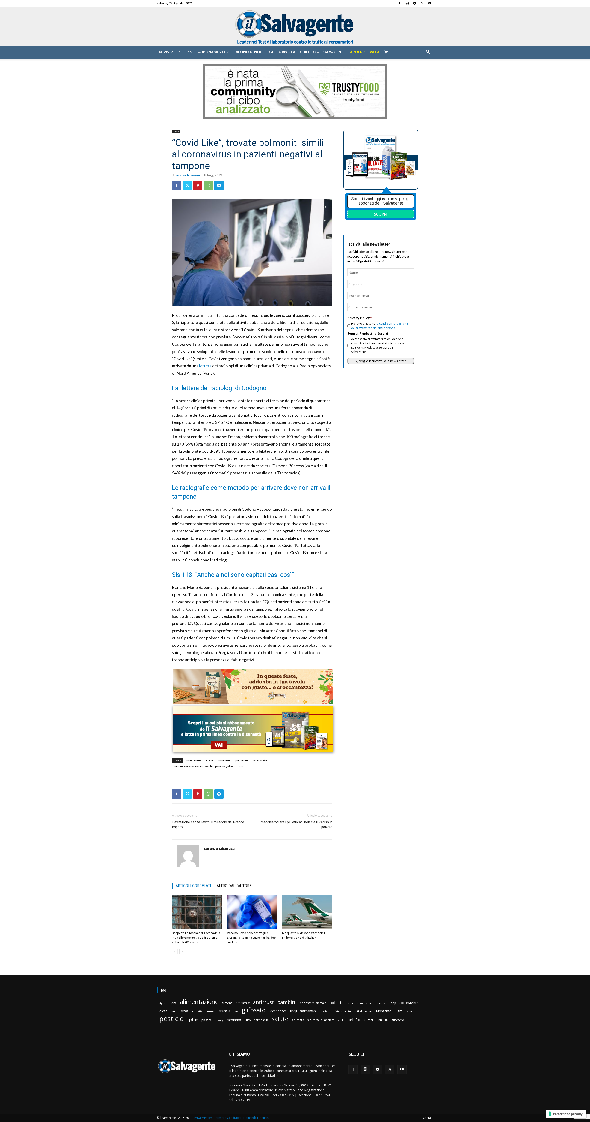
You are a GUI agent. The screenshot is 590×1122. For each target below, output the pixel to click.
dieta (163, 1011)
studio (341, 1020)
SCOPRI (380, 214)
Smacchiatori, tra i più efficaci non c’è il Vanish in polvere (295, 824)
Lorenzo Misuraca (188, 175)
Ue (387, 1020)
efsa (184, 1011)
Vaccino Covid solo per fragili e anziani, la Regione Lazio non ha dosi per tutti (251, 937)
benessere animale (313, 1003)
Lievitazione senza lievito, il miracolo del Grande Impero (208, 824)
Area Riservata (365, 51)
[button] (427, 52)
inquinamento (303, 1010)
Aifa (174, 1003)
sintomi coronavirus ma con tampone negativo (204, 766)
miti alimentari (363, 1011)
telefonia (357, 1019)
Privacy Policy (203, 1118)
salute (280, 1018)
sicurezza (298, 1020)
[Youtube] (429, 3)
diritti (174, 1011)
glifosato (254, 1010)
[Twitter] (422, 3)
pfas (193, 1019)
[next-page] (182, 951)
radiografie (260, 760)
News (164, 51)
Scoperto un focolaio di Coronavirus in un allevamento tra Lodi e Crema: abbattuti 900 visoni (196, 937)
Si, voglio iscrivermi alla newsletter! (381, 361)
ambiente (243, 1003)
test (370, 1020)
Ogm (398, 1011)
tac (241, 766)
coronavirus (193, 760)
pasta (409, 1011)
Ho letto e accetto (379, 326)
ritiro (247, 1020)
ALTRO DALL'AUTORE (234, 886)
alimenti (227, 1003)
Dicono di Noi (247, 51)
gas (236, 1011)
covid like (224, 760)
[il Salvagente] (295, 26)
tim (379, 1019)
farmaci (210, 1011)
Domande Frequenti (256, 1118)
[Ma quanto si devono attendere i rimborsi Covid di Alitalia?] (307, 912)
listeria (323, 1011)
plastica (206, 1020)
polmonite (241, 760)
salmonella (261, 1020)
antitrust (263, 1002)
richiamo (234, 1019)
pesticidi (172, 1018)
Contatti (428, 1118)
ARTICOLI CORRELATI (193, 886)
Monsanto (384, 1011)
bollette (336, 1002)
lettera (205, 365)
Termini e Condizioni (227, 1118)
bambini (287, 1002)
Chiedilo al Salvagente (322, 51)
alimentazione (199, 1001)
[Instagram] (407, 3)
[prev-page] (175, 951)
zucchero (398, 1020)
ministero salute (340, 1011)
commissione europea (371, 1003)
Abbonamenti (211, 51)
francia (224, 1011)
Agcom (163, 1003)
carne (350, 1003)
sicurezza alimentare (320, 1020)
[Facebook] (399, 3)
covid (209, 760)
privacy (219, 1020)
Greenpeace (278, 1011)
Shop (184, 51)
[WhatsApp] (208, 185)
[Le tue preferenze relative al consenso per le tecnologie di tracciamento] (566, 1114)
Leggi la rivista (280, 51)
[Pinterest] (197, 185)
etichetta (196, 1011)
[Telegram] (414, 3)
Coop (392, 1003)
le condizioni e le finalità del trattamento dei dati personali (379, 326)
